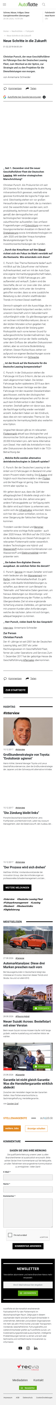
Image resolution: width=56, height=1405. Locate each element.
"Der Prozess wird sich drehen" (24, 867)
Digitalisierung (10, 232)
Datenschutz (28, 1398)
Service (19, 571)
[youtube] (20, 1348)
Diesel (41, 249)
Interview (8, 627)
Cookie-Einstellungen (44, 1398)
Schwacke (33, 357)
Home (6, 31)
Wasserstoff (10, 549)
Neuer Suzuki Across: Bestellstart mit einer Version (27, 1023)
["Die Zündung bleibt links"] (28, 790)
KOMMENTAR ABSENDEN (28, 1246)
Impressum (8, 1398)
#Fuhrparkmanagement (15, 902)
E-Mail (6, 1172)
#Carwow (20, 958)
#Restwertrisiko (25, 906)
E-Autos (43, 474)
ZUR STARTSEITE (15, 690)
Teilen (33, 88)
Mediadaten (20, 1380)
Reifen (6, 579)
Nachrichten (17, 31)
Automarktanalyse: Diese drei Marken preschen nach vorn (24, 965)
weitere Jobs (12, 1128)
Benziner (38, 527)
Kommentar (8, 1196)
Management (35, 575)
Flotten (46, 478)
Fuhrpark (30, 31)
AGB (17, 1398)
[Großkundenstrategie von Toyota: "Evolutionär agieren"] (28, 731)
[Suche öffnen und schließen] (43, 4)
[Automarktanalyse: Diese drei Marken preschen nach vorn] (28, 940)
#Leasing (35, 902)
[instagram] (28, 1348)
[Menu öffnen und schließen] (5, 4)
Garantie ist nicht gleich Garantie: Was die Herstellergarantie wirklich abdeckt (28, 1083)
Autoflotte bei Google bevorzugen (24, 97)
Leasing (7, 175)
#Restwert (8, 906)
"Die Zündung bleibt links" (21, 813)
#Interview (11, 713)
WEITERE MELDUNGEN (17, 887)
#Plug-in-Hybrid (22, 1016)
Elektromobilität (30, 552)
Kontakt (38, 1380)
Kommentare (15, 88)
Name (6, 1184)
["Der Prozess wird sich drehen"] (28, 844)
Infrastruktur (25, 510)
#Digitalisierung (11, 909)
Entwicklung (31, 225)
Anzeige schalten (36, 1128)
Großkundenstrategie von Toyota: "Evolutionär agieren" (26, 756)
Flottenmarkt (10, 433)
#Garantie (20, 1075)
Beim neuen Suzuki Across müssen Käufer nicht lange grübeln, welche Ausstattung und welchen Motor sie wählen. (27, 1033)
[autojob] (46, 1118)
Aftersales (28, 660)
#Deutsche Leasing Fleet (30, 899)
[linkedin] (35, 1348)
